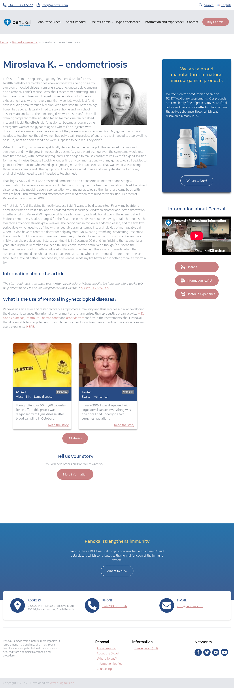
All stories (75, 438)
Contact (192, 22)
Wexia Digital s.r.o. (62, 683)
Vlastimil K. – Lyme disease (34, 396)
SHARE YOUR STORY (95, 288)
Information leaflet (199, 280)
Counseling (104, 669)
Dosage (192, 267)
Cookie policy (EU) (146, 648)
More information (75, 474)
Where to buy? (196, 180)
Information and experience (164, 22)
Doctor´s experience (201, 294)
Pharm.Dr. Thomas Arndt (43, 318)
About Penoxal (76, 22)
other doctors (75, 318)
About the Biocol (49, 22)
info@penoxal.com (190, 606)
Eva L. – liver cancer (95, 396)
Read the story (58, 425)
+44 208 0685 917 (114, 606)
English (226, 5)
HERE (30, 326)
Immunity (62, 391)
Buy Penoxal (215, 22)
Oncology (128, 391)
